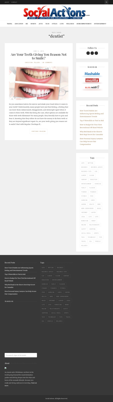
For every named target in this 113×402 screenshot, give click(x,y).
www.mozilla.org (21, 317)
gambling (84, 200)
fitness (84, 196)
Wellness (70, 24)
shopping (92, 229)
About (7, 2)
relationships (94, 224)
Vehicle (98, 241)
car (96, 171)
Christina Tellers (32, 62)
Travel (9, 24)
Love (62, 24)
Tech (47, 24)
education (93, 179)
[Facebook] (88, 53)
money (94, 220)
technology (92, 237)
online (83, 224)
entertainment (86, 183)
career (83, 175)
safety (83, 229)
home (99, 204)
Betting (90, 163)
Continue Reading (39, 131)
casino (91, 175)
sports (96, 233)
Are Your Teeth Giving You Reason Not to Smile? (39, 56)
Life (90, 216)
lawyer (93, 212)
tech (82, 237)
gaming (83, 204)
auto (82, 163)
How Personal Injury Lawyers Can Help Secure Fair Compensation (91, 141)
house (99, 208)
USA (90, 241)
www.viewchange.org (21, 343)
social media (86, 233)
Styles (54, 24)
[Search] (106, 2)
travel (83, 241)
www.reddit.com (21, 326)
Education (19, 24)
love (96, 216)
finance (84, 192)
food (91, 196)
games (93, 200)
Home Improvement (84, 24)
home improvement (87, 208)
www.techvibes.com (21, 334)
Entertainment (100, 24)
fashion (92, 187)
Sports (33, 24)
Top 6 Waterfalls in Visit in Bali (92, 120)
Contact (14, 2)
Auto (41, 24)
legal (83, 216)
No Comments (47, 62)
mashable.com (21, 308)
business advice (97, 167)
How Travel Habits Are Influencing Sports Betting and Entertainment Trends (92, 113)
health (91, 204)
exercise (98, 183)
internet (84, 212)
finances (93, 192)
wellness (84, 245)
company (84, 179)
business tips (86, 171)
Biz (27, 24)
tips (100, 237)
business (84, 167)
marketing (84, 220)
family (83, 187)
